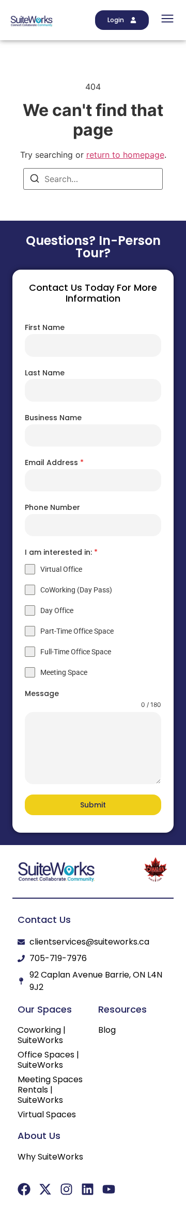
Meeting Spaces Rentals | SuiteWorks (50, 1089)
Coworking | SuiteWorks (42, 1035)
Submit (93, 805)
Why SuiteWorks (50, 1157)
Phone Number (52, 507)
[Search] (34, 180)
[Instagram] (66, 1189)
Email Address (54, 462)
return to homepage (125, 155)
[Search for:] (93, 179)
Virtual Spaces (47, 1115)
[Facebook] (24, 1189)
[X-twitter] (45, 1189)
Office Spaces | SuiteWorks (48, 1060)
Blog (107, 1030)
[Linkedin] (87, 1189)
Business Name (53, 417)
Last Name (45, 373)
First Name (45, 327)
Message (42, 693)
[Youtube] (108, 1189)
